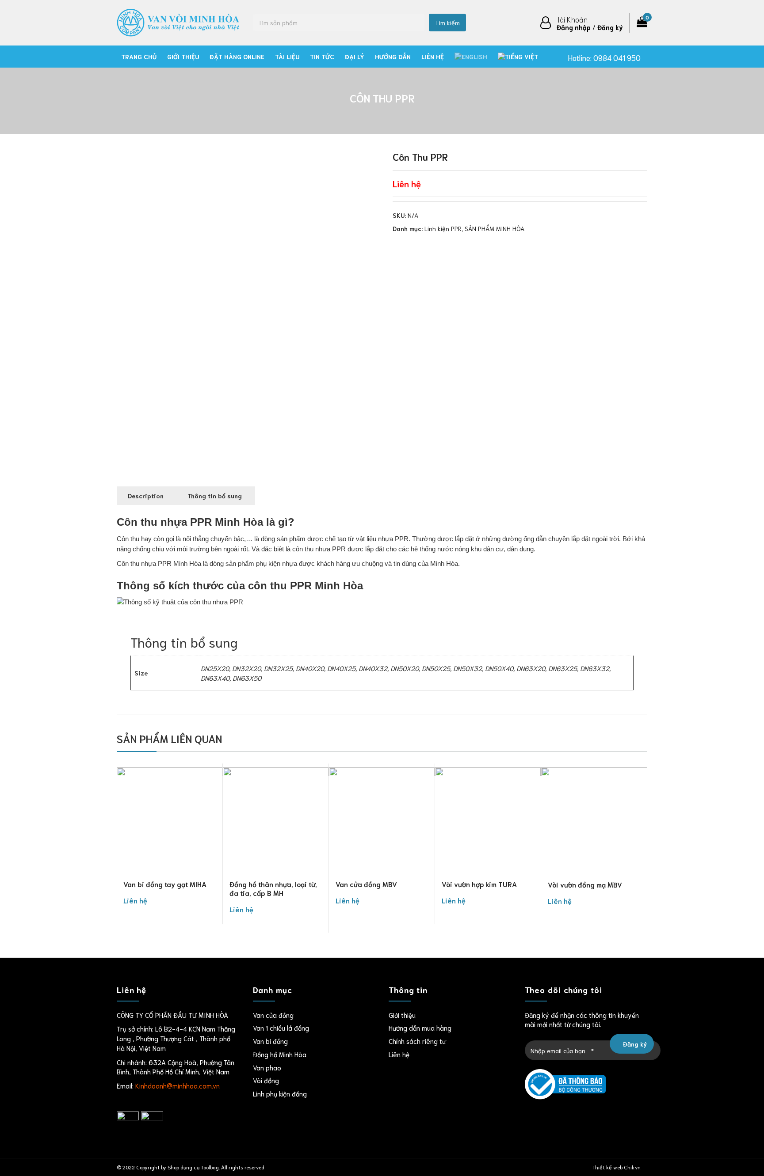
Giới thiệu (183, 57)
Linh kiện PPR (443, 228)
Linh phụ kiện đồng (280, 1093)
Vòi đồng (266, 1080)
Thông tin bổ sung (214, 496)
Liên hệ (432, 57)
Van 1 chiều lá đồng (281, 1027)
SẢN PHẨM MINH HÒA (494, 228)
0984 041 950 (617, 57)
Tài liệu (287, 57)
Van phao (267, 1067)
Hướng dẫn (393, 57)
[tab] (146, 495)
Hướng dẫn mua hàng (420, 1027)
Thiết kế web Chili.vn (616, 1167)
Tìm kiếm (447, 23)
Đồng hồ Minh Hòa (279, 1054)
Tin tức (322, 57)
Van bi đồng (270, 1040)
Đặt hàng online (237, 57)
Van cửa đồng (273, 1014)
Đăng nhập (574, 27)
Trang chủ (139, 57)
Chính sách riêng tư (417, 1040)
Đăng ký (610, 27)
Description (146, 496)
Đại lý (354, 57)
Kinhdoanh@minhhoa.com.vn (177, 1085)
